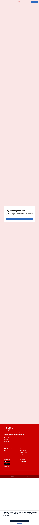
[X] (8, 441)
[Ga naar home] (19, 2)
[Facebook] (6, 441)
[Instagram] (5, 441)
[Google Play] (7, 464)
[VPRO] (23, 462)
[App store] (7, 461)
